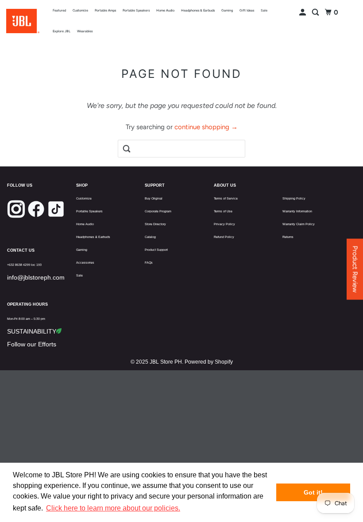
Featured (59, 10)
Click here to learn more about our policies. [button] (113, 508)
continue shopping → (206, 127)
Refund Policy (224, 236)
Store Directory (155, 224)
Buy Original (153, 198)
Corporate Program (158, 211)
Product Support (156, 249)
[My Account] (303, 12)
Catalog (150, 236)
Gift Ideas (246, 10)
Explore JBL (61, 31)
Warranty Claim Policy (298, 224)
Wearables (85, 31)
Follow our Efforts (31, 344)
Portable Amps (105, 10)
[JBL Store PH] (22, 21)
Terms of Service (226, 198)
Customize (80, 10)
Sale (264, 10)
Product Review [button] (355, 269)
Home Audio (165, 10)
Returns (287, 236)
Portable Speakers (136, 10)
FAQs (149, 262)
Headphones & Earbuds (198, 10)
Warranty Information (297, 211)
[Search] (316, 12)
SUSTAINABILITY (31, 331)
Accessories (85, 262)
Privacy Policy (224, 224)
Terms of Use (223, 211)
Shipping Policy (293, 198)
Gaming (227, 10)
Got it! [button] (313, 492)
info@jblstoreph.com (36, 277)
